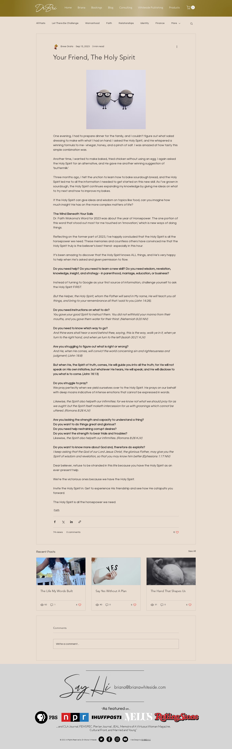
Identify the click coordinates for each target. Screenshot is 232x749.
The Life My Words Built (56, 591)
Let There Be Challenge (65, 23)
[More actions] (177, 47)
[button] (191, 7)
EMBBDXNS (146, 740)
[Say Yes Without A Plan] (116, 571)
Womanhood (92, 23)
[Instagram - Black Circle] (117, 739)
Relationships (126, 23)
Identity (144, 23)
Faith (109, 23)
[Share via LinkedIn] (71, 521)
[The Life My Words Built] (60, 571)
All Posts (40, 23)
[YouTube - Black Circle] (125, 739)
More (174, 23)
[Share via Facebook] (54, 521)
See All (192, 551)
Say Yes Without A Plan (111, 591)
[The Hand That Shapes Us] (171, 571)
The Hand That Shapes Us (168, 591)
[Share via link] (79, 521)
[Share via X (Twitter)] (63, 521)
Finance (160, 23)
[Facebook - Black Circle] (109, 739)
